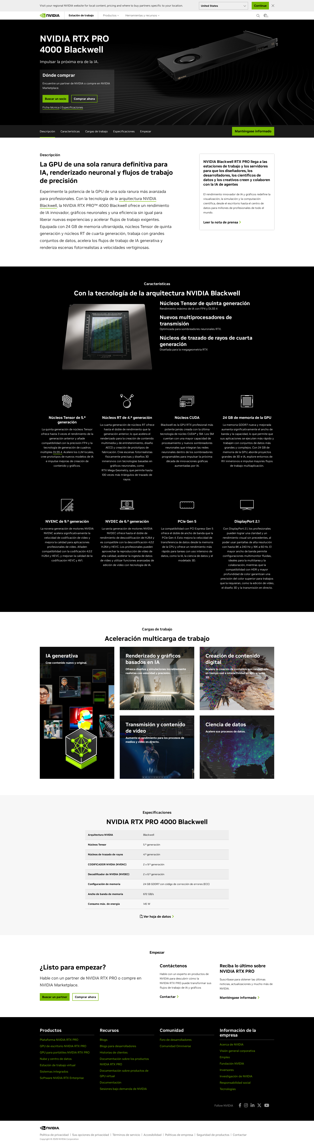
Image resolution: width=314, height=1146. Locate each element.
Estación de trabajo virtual (57, 1065)
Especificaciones (72, 107)
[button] (265, 16)
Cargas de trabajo (96, 131)
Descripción (47, 131)
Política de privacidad (54, 1135)
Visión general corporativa (237, 1051)
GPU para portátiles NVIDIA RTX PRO (65, 1052)
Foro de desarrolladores (176, 1039)
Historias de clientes (114, 1052)
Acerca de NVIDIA (231, 1044)
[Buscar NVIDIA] (258, 15)
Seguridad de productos (213, 1135)
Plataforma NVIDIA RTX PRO (59, 1039)
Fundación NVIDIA (232, 1063)
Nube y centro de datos (56, 1059)
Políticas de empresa (179, 1135)
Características (70, 131)
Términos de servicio (126, 1135)
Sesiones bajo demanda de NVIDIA (123, 1089)
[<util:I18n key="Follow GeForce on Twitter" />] (259, 1105)
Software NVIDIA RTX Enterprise (62, 1078)
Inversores (227, 1070)
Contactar (240, 1135)
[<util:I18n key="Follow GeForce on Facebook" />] (240, 1105)
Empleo (225, 1057)
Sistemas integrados (54, 1071)
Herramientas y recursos (141, 15)
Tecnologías (228, 1089)
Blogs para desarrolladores (118, 1046)
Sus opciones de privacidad (90, 1135)
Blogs (103, 1039)
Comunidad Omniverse (175, 1046)
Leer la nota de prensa (221, 222)
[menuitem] (81, 15)
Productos (110, 15)
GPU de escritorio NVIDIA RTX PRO (63, 1046)
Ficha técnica (51, 107)
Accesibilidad (153, 1135)
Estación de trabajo (81, 15)
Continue (260, 5)
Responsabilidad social (235, 1082)
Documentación (110, 1082)
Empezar (145, 131)
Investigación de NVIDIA (236, 1076)
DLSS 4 (57, 452)
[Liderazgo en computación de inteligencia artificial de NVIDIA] (50, 15)
